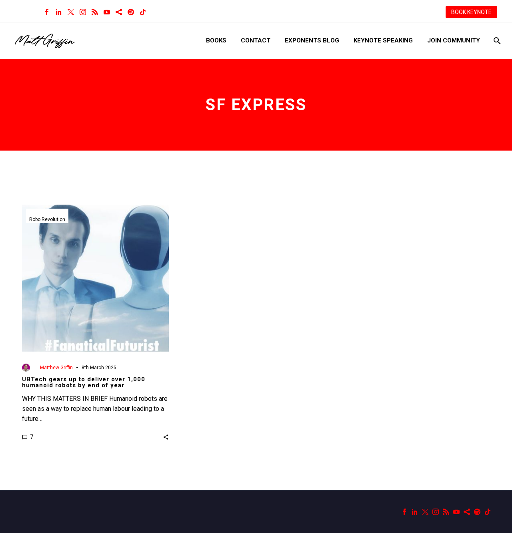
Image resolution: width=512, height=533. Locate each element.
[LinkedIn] (59, 12)
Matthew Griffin (56, 367)
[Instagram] (83, 12)
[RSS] (95, 12)
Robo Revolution (47, 219)
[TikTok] (143, 12)
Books (216, 40)
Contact (255, 40)
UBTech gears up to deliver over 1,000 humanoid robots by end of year (83, 382)
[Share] (119, 12)
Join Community (453, 40)
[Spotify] (131, 12)
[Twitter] (71, 12)
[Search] (496, 41)
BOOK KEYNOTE (471, 12)
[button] (166, 436)
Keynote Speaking (383, 40)
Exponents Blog (312, 40)
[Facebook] (47, 12)
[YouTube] (107, 12)
